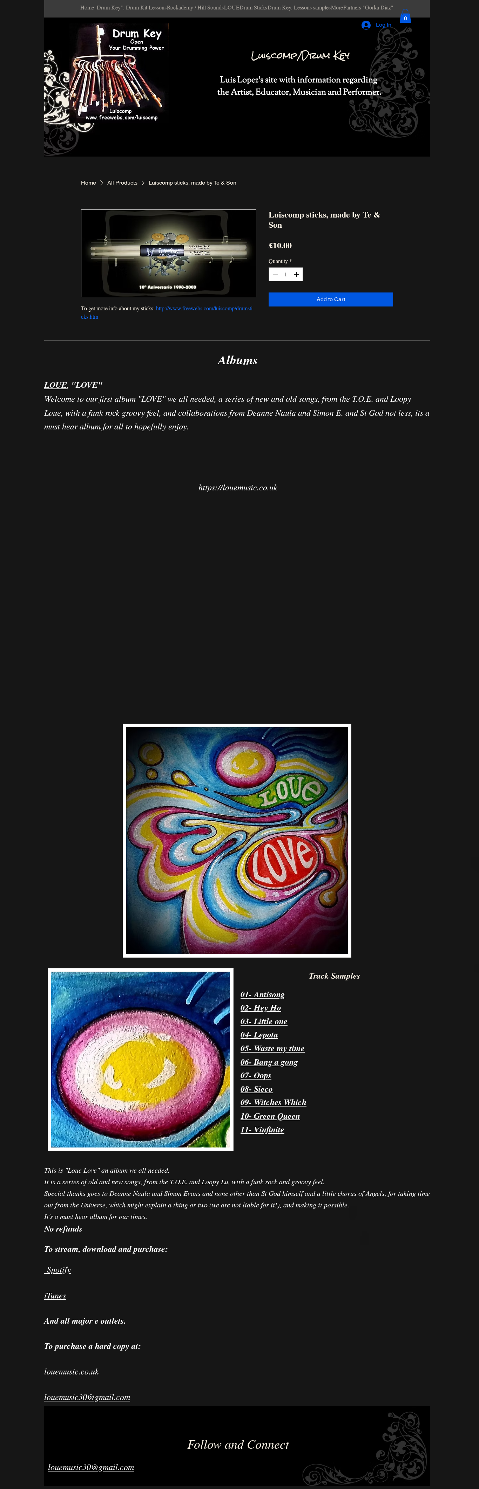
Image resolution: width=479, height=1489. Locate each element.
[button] (405, 16)
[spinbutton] (285, 274)
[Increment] (297, 274)
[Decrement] (274, 274)
